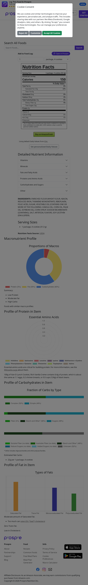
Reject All (23, 33)
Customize (35, 33)
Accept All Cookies (52, 33)
